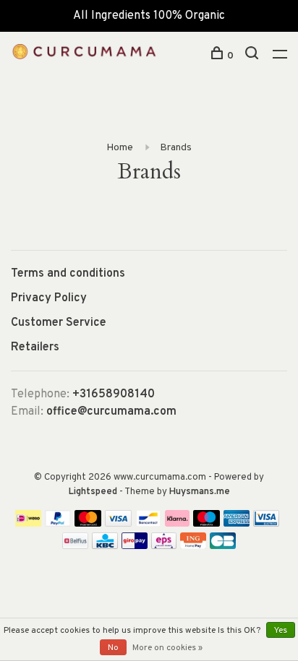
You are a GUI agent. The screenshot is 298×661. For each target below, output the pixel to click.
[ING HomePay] (193, 546)
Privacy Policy (49, 298)
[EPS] (164, 546)
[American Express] (237, 524)
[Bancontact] (148, 524)
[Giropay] (135, 546)
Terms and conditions (68, 274)
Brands (176, 148)
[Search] (253, 56)
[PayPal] (58, 524)
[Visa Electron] (266, 524)
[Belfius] (75, 546)
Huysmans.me (199, 492)
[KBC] (105, 546)
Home (119, 148)
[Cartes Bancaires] (223, 546)
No (113, 648)
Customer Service (58, 323)
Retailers (35, 347)
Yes (280, 630)
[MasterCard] (87, 524)
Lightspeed (93, 492)
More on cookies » (167, 648)
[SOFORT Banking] (177, 524)
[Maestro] (206, 524)
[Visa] (118, 524)
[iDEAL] (28, 524)
